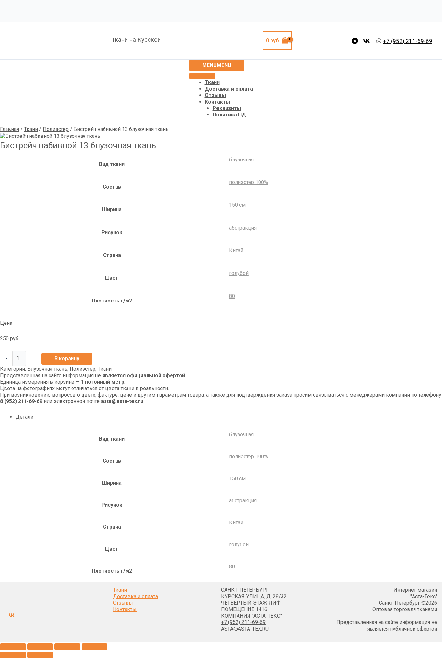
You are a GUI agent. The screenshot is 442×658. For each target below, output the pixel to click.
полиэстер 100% (248, 182)
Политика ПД (229, 115)
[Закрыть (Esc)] (94, 646)
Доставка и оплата (229, 89)
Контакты (217, 102)
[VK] (366, 41)
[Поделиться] (67, 646)
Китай (236, 250)
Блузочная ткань (47, 369)
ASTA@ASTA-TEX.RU (245, 629)
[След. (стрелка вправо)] (40, 655)
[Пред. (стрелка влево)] (13, 655)
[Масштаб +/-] (13, 646)
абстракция (243, 228)
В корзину (66, 359)
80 (232, 296)
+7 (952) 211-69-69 (243, 622)
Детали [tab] (24, 417)
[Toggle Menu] (202, 76)
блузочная (241, 160)
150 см (237, 205)
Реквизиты (227, 108)
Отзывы (215, 95)
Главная (9, 129)
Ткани (212, 82)
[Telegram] (355, 41)
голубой (239, 273)
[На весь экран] (40, 646)
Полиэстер (56, 129)
